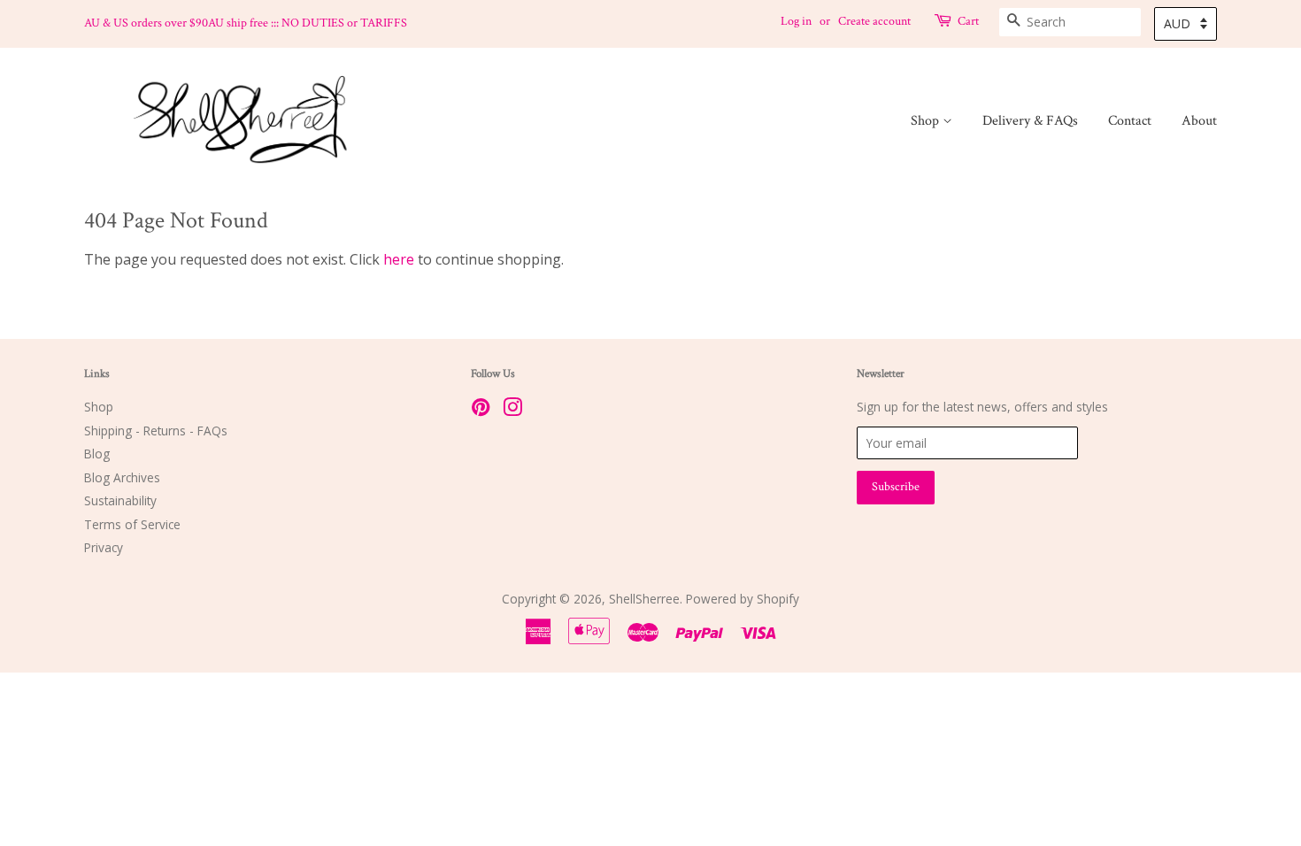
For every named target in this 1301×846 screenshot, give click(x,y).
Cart (968, 21)
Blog (97, 453)
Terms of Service (132, 524)
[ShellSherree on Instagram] (512, 410)
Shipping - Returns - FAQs (155, 430)
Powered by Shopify (742, 598)
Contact (1129, 121)
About (1199, 121)
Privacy (103, 547)
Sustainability (120, 500)
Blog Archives (122, 477)
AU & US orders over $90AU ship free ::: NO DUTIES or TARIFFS (245, 23)
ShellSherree (644, 598)
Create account (874, 21)
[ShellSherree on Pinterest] (480, 410)
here (398, 259)
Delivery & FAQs (1030, 121)
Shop (927, 121)
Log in (796, 21)
